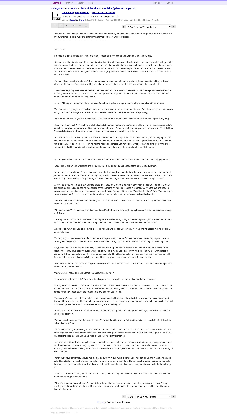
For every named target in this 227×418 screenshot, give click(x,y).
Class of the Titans (90, 8)
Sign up (100, 401)
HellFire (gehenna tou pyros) (119, 8)
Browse (69, 2)
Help (91, 2)
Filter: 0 (156, 2)
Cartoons (71, 8)
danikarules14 (99, 12)
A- (55, 25)
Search (80, 2)
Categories (57, 8)
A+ (67, 25)
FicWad (57, 2)
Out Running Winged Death (75, 12)
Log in (170, 2)
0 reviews (110, 12)
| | (86, 25)
